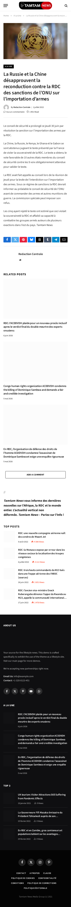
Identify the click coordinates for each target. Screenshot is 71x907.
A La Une (8, 66)
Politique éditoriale (35, 888)
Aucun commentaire (15, 111)
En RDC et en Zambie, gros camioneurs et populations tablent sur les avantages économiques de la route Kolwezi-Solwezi (40, 834)
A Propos (35, 873)
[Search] (66, 5)
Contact (21, 873)
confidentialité (47, 878)
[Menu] (5, 5)
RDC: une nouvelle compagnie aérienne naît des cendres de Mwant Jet (41, 535)
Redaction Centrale (21, 107)
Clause (47, 873)
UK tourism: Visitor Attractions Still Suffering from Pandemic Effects (42, 796)
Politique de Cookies (23, 878)
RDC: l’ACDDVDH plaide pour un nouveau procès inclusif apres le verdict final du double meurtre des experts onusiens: (35, 327)
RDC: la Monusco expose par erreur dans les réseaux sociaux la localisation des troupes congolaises (41, 553)
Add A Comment (35, 474)
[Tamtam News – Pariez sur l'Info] (35, 5)
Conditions (17, 883)
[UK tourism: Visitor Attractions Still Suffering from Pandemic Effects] (9, 798)
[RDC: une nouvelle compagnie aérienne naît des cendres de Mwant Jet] (9, 536)
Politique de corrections (42, 883)
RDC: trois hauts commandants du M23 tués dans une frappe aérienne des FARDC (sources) (41, 573)
